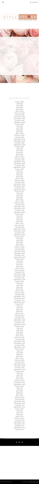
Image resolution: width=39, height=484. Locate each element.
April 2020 (19, 244)
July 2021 (19, 216)
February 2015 (20, 360)
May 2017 (19, 309)
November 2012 (19, 403)
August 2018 (19, 281)
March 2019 (19, 268)
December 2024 (19, 139)
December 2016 (19, 319)
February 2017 (20, 315)
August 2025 (19, 124)
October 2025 (19, 120)
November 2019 (19, 253)
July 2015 (19, 351)
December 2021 (19, 206)
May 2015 (19, 354)
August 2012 (19, 409)
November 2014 (19, 366)
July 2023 (19, 171)
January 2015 (19, 362)
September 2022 (19, 190)
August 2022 (19, 192)
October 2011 (19, 426)
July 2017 (19, 306)
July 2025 (19, 126)
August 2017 (19, 304)
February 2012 (20, 418)
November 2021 (19, 208)
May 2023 (19, 175)
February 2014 (20, 381)
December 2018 (19, 274)
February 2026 (19, 113)
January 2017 (19, 317)
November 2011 (19, 424)
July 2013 (19, 388)
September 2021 (19, 212)
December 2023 (19, 162)
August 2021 (19, 214)
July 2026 (19, 103)
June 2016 (19, 330)
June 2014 (19, 375)
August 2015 (19, 349)
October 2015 (19, 345)
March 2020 (19, 246)
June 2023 (19, 173)
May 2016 (19, 332)
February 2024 (19, 158)
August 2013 (19, 386)
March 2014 (19, 379)
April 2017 (19, 311)
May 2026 (19, 107)
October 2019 (19, 255)
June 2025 (19, 128)
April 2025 (19, 132)
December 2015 (19, 341)
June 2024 (19, 150)
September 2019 (19, 257)
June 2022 (19, 195)
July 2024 (19, 148)
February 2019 (19, 270)
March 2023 (20, 178)
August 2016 (19, 326)
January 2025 (19, 137)
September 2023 (19, 167)
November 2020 (19, 231)
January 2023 (19, 182)
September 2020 (19, 235)
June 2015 (19, 353)
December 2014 (19, 364)
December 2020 (19, 229)
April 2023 (19, 177)
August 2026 (19, 102)
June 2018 (19, 285)
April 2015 (19, 356)
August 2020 (19, 236)
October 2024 (19, 143)
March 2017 (19, 313)
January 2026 (19, 115)
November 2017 (19, 298)
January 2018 (19, 295)
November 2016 (19, 321)
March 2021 (19, 223)
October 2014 (19, 368)
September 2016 (19, 324)
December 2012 (19, 401)
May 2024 (19, 152)
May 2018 (19, 287)
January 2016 (19, 339)
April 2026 (19, 109)
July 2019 (19, 261)
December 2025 (19, 117)
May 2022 (19, 197)
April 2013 (19, 394)
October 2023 (19, 165)
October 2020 (19, 233)
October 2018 (19, 278)
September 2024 (19, 145)
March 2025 (20, 133)
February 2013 (20, 398)
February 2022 (19, 203)
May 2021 (19, 220)
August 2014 (19, 371)
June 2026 (19, 105)
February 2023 (19, 180)
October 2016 (19, 323)
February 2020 (19, 248)
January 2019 (19, 272)
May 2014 (19, 377)
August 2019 (19, 259)
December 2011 (19, 422)
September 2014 (19, 369)
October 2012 (19, 405)
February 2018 (19, 293)
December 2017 (19, 296)
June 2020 (19, 240)
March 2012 (19, 416)
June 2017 (19, 308)
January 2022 (19, 205)
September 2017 (19, 302)
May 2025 (19, 130)
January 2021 (19, 227)
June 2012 (19, 412)
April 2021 (19, 221)
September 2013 (19, 384)
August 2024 (19, 147)
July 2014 (19, 373)
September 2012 (19, 407)
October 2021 (19, 210)
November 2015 (19, 343)
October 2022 (19, 188)
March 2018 (19, 291)
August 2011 (19, 429)
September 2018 (19, 280)
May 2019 (19, 265)
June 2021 (19, 218)
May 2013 (19, 392)
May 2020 (19, 242)
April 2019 (19, 266)
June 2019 (19, 263)
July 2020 (19, 238)
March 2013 (19, 396)
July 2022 (19, 193)
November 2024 (19, 141)
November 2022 (19, 186)
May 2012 (19, 414)
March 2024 (20, 156)
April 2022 (19, 199)
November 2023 (19, 163)
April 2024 (19, 154)
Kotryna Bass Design (34, 481)
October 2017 (19, 300)
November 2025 (19, 118)
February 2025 (19, 135)
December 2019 (19, 251)
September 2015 (19, 347)
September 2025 (19, 122)
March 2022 (20, 201)
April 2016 (19, 334)
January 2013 (19, 399)
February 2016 (20, 338)
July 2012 (19, 411)
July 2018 (19, 283)
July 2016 (19, 328)
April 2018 (19, 289)
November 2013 (19, 383)
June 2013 (19, 390)
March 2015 (19, 358)
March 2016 (19, 336)
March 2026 (20, 111)
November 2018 (19, 276)
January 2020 (19, 250)
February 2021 (20, 225)
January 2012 (19, 420)
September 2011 (19, 427)
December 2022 (19, 184)
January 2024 (19, 160)
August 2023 (19, 169)
